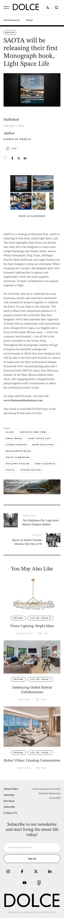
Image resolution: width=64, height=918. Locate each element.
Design (29, 20)
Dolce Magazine (12, 20)
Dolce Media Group (46, 912)
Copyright (54, 798)
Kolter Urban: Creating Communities (32, 760)
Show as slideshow (32, 216)
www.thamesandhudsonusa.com (23, 400)
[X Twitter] (18, 158)
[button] (6, 7)
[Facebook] (12, 158)
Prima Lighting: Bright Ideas (32, 626)
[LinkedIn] (25, 158)
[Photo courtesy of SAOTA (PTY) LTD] (21, 183)
